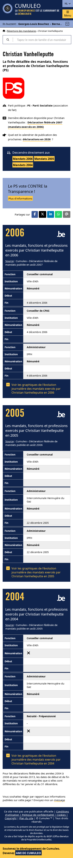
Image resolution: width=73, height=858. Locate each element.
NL (66, 3)
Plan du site (26, 818)
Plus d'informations (20, 198)
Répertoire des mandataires (21, 31)
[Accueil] (4, 31)
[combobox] (42, 39)
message (59, 800)
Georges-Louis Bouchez (33, 24)
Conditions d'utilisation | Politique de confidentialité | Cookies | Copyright (37, 815)
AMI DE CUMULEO (28, 853)
